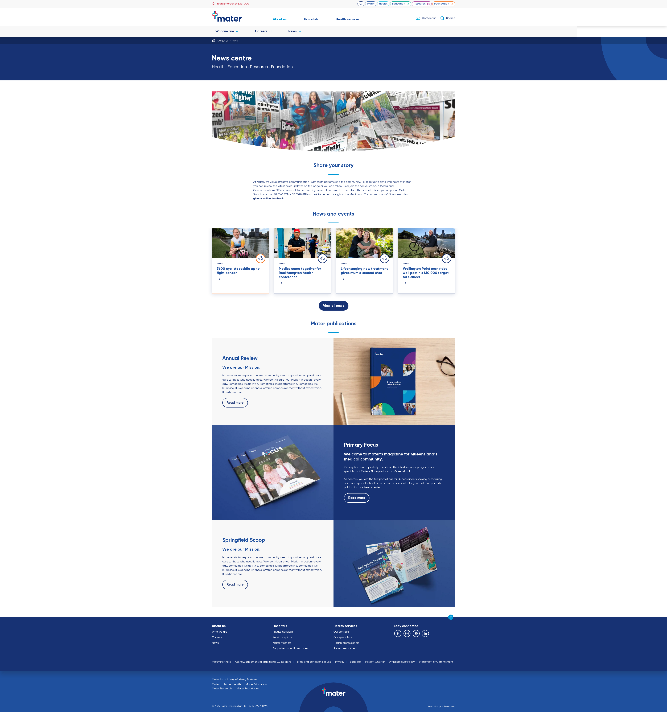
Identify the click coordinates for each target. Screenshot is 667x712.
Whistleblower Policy (402, 662)
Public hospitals (282, 637)
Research (420, 3)
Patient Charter (375, 662)
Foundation (441, 3)
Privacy (339, 662)
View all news (333, 305)
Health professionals (346, 643)
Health (383, 3)
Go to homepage (234, 16)
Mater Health (232, 684)
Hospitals (311, 19)
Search (450, 18)
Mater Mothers (282, 643)
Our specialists (343, 637)
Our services (341, 632)
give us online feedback (268, 198)
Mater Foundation (248, 688)
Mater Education (256, 684)
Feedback (354, 662)
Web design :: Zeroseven (441, 706)
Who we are (224, 31)
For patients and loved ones (290, 648)
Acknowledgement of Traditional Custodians (263, 662)
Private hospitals (283, 632)
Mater (370, 3)
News (292, 31)
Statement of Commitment (436, 662)
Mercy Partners (221, 662)
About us (280, 19)
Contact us (429, 18)
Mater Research (222, 688)
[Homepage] (213, 40)
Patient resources (344, 648)
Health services (347, 19)
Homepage (360, 3)
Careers (261, 31)
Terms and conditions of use (313, 662)
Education (398, 3)
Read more (235, 402)
